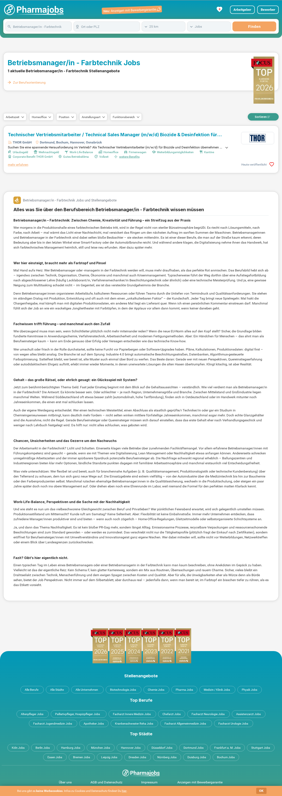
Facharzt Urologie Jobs (233, 723)
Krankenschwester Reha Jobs (134, 723)
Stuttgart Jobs (260, 747)
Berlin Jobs (43, 747)
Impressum (149, 782)
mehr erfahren (18, 165)
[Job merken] (271, 164)
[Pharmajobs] (33, 9)
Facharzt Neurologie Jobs (208, 714)
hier (124, 790)
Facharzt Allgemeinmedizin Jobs (185, 723)
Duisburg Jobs (196, 757)
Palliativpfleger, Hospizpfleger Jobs (77, 714)
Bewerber (268, 10)
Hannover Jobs (131, 747)
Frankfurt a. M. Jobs (227, 747)
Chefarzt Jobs (171, 714)
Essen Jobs (54, 757)
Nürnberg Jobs (167, 757)
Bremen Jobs (81, 757)
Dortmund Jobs (194, 747)
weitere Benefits (129, 156)
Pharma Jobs (184, 689)
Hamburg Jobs (70, 747)
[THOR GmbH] (257, 138)
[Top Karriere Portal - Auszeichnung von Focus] (141, 645)
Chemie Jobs (156, 689)
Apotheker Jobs (94, 723)
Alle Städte (57, 689)
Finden (254, 26)
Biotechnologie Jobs (123, 689)
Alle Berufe (31, 689)
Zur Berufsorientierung (29, 82)
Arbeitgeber (242, 10)
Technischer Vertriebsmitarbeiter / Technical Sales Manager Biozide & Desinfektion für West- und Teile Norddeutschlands (112, 134)
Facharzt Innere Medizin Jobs (132, 714)
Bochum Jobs (226, 757)
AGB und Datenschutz (106, 782)
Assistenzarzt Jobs (248, 714)
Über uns (65, 782)
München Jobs (100, 747)
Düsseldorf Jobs (162, 747)
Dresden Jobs (137, 757)
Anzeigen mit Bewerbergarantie (200, 782)
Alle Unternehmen (87, 689)
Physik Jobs (249, 689)
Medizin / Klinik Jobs (217, 689)
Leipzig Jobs (109, 757)
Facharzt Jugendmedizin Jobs (52, 723)
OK (261, 791)
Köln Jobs (18, 747)
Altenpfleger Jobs (32, 714)
